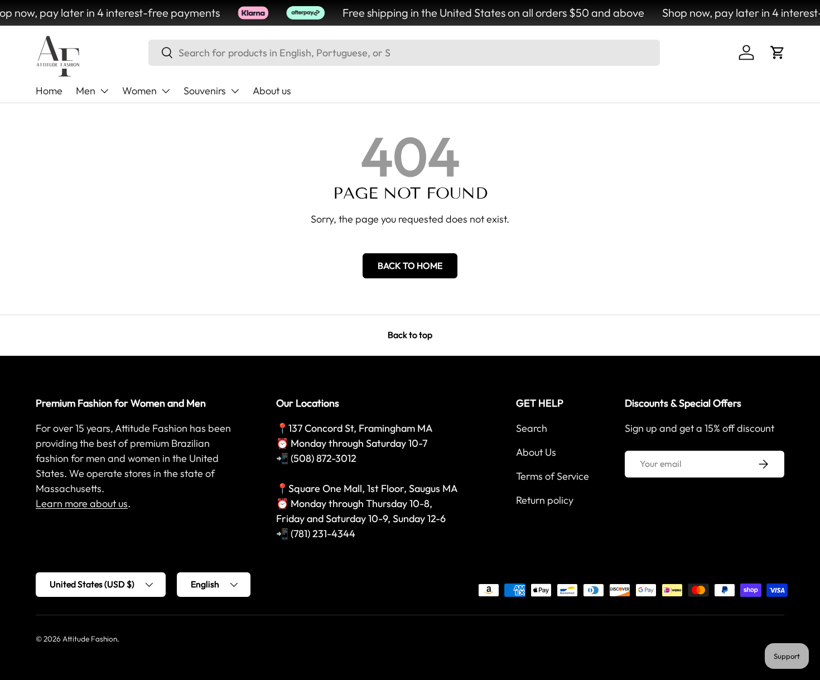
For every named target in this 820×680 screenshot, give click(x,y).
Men (85, 90)
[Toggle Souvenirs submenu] (235, 91)
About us (272, 90)
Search (531, 428)
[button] (777, 52)
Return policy (544, 500)
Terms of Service (552, 476)
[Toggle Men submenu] (104, 91)
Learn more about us (82, 503)
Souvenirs (205, 90)
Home (49, 90)
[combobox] (404, 53)
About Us (536, 452)
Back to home (410, 265)
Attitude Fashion (89, 639)
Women (139, 90)
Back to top (410, 334)
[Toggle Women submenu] (165, 91)
